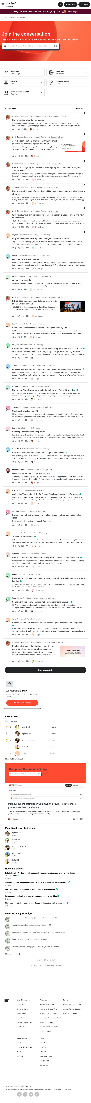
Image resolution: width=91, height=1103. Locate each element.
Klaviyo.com (21, 1004)
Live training (21, 1027)
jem (13, 947)
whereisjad (26, 727)
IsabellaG (15, 386)
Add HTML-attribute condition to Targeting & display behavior (30, 889)
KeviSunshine (17, 853)
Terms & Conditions (36, 966)
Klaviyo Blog (21, 1013)
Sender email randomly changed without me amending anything (31, 896)
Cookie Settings (25, 1086)
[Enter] (4, 46)
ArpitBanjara (26, 734)
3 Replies (8, 906)
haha (14, 619)
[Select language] (60, 4)
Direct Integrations (46, 1031)
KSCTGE (15, 490)
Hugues (15, 235)
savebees (15, 407)
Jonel (14, 939)
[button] (2, 5)
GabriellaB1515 (18, 449)
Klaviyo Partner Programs (72, 1004)
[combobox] (30, 46)
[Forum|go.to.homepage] (11, 4)
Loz (13, 324)
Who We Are (44, 1043)
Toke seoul (16, 365)
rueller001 (16, 255)
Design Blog (44, 1060)
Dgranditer (16, 554)
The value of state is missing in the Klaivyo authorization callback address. (35, 903)
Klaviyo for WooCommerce (49, 1027)
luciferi (24, 753)
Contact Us (44, 1065)
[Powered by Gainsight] (45, 961)
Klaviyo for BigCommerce (49, 1013)
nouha (14, 918)
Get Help (20, 1056)
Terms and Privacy (11, 1086)
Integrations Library (70, 1013)
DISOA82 (15, 511)
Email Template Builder (25, 1047)
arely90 (15, 345)
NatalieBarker (17, 598)
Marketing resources (24, 1022)
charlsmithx (16, 533)
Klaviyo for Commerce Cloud (50, 1018)
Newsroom (44, 1047)
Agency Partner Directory (72, 1009)
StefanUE (25, 747)
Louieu (14, 428)
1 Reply (8, 878)
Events (19, 1043)
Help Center (21, 1018)
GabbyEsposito (18, 116)
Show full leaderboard (14, 759)
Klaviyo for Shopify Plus (48, 1009)
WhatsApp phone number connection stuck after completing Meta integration (36, 882)
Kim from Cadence (29, 740)
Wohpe (15, 574)
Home (4, 17)
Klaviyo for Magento (47, 1022)
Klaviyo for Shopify (47, 1004)
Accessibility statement (53, 966)
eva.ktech (15, 932)
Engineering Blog (46, 1056)
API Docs (20, 1052)
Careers (43, 1052)
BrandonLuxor (17, 470)
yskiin (14, 276)
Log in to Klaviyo (23, 1009)
